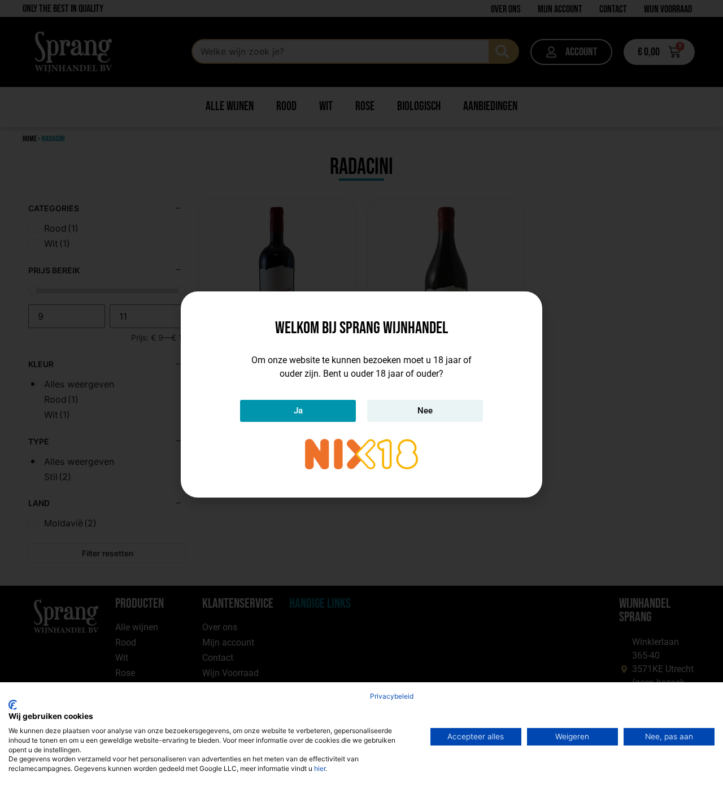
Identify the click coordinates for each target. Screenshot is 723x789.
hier (319, 768)
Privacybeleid (391, 696)
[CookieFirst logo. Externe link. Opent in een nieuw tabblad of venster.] (12, 705)
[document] (361, 394)
